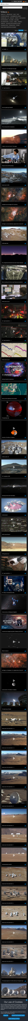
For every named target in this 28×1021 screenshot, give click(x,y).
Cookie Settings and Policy (14, 1018)
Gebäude (3, 23)
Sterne (17, 25)
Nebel (15, 21)
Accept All (6, 1015)
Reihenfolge (21, 30)
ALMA (14, 14)
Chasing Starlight (5, 16)
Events (16, 18)
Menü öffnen (5, 4)
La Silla (11, 21)
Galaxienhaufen (4, 21)
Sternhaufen (12, 25)
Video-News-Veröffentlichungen (8, 27)
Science (15, 1)
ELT (8, 18)
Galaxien (16, 19)
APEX (18, 14)
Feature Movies (4, 19)
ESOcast (12, 18)
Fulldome (11, 19)
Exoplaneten (22, 18)
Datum (25, 30)
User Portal (20, 1)
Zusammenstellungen (16, 16)
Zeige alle (3, 14)
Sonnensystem (4, 25)
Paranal (20, 21)
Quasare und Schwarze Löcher (13, 23)
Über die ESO (9, 14)
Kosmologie (3, 18)
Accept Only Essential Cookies (18, 1015)
